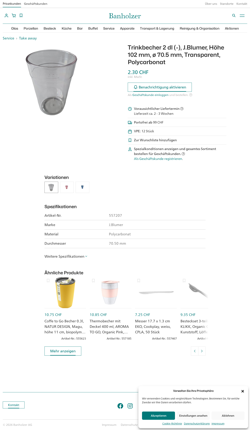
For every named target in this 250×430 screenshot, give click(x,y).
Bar (80, 28)
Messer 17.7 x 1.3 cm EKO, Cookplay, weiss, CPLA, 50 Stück (153, 326)
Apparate (127, 28)
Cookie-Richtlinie (172, 423)
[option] (52, 81)
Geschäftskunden (35, 3)
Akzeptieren (158, 415)
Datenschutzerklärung (197, 423)
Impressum (218, 423)
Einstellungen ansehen (193, 415)
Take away (28, 38)
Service (109, 28)
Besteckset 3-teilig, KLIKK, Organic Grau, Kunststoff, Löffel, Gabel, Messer (200, 329)
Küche (67, 28)
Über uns (211, 3)
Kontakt (241, 3)
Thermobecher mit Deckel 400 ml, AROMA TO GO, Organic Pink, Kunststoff (109, 329)
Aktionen (232, 28)
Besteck (50, 28)
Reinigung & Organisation (199, 28)
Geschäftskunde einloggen (150, 94)
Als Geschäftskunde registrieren (158, 159)
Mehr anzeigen (63, 351)
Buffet (93, 28)
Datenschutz (129, 424)
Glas (14, 28)
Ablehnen (228, 415)
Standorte (227, 3)
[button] (243, 391)
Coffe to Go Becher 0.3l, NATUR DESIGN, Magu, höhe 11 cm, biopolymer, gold (65, 329)
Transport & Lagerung (157, 28)
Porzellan (31, 28)
